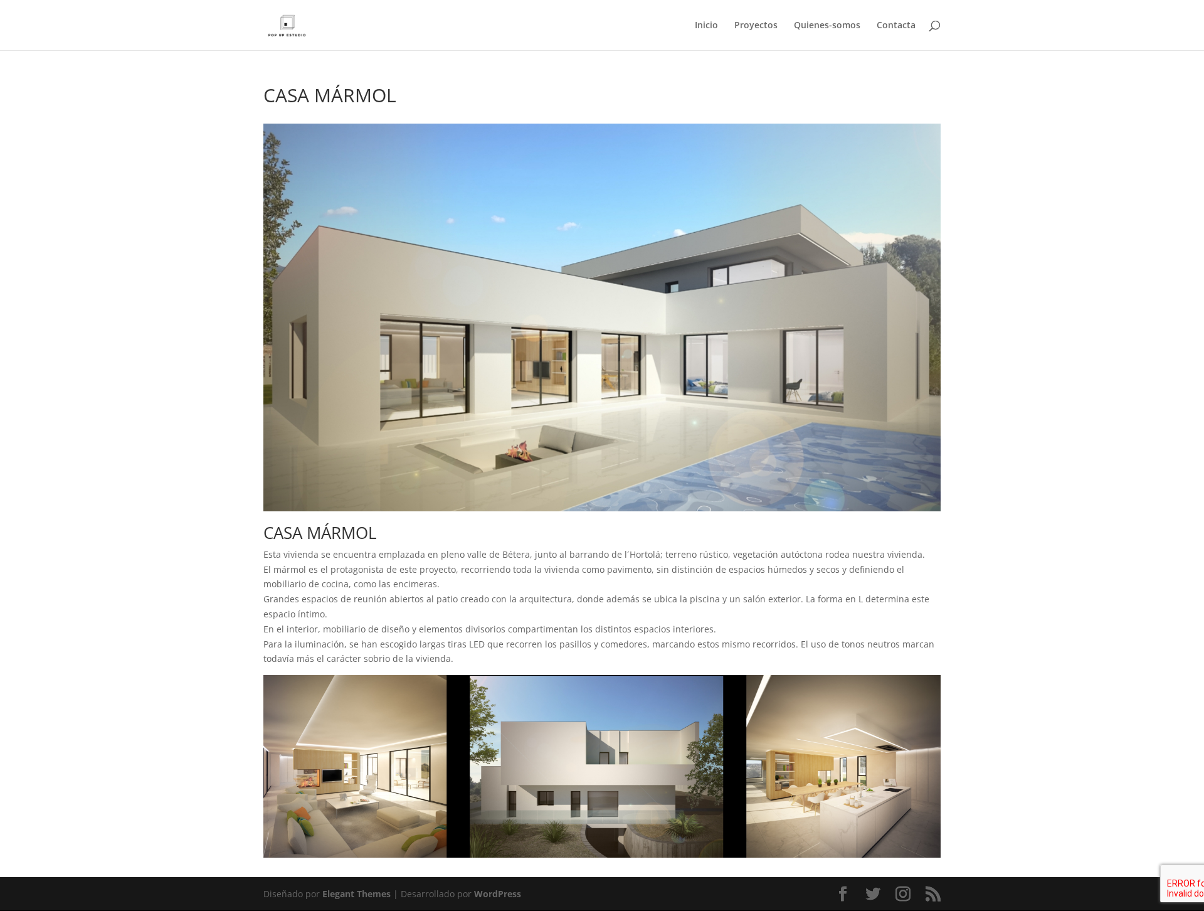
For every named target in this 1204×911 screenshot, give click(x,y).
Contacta (896, 26)
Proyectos (756, 26)
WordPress (497, 894)
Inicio (706, 26)
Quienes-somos (827, 26)
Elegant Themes (356, 894)
